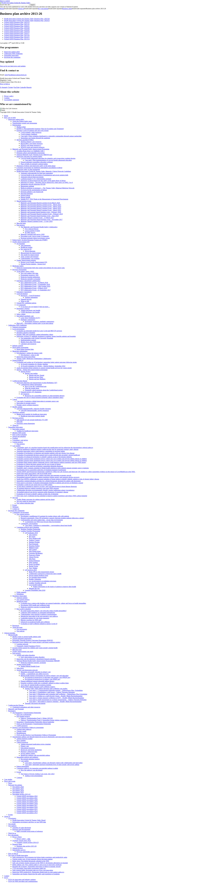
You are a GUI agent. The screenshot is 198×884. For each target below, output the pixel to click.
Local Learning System (32, 231)
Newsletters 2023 (18, 792)
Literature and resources (28, 344)
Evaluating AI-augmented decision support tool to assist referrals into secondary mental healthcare (48, 455)
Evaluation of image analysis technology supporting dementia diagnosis (39, 466)
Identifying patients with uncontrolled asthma (35, 755)
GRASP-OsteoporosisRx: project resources (35, 410)
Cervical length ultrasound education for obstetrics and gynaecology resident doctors (48, 158)
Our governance (21, 629)
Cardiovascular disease (19, 381)
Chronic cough (21, 731)
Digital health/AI (17, 360)
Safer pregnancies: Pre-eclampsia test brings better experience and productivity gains (39, 857)
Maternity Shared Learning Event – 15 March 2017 (37, 218)
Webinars (15, 507)
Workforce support (18, 412)
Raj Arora (32, 536)
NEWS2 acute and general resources (32, 147)
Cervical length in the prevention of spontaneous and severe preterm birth (44, 175)
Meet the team (21, 223)
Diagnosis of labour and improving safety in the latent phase (35, 166)
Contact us (15, 509)
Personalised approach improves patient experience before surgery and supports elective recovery (48, 477)
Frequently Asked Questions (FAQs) (28, 646)
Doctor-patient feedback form (38, 575)
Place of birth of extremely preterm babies (34, 164)
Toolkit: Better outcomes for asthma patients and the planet (35, 499)
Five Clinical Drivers (31, 229)
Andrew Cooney (34, 540)
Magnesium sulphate (27, 186)
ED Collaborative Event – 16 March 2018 (34, 282)
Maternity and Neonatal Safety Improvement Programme (30, 149)
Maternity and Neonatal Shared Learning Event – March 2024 (41, 206)
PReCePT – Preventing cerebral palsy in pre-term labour (34, 323)
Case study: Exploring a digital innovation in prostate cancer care (37, 401)
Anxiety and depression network (27, 670)
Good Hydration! (22, 294)
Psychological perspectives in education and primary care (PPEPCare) (47, 677)
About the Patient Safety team (22, 121)
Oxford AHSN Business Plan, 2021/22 (16, 24)
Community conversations (29, 523)
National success (26, 299)
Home (2, 8)
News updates (21, 740)
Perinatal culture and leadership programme (30, 153)
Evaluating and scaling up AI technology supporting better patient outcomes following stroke (46, 362)
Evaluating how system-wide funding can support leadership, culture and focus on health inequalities (53, 603)
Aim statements (26, 245)
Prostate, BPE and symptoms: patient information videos (34, 334)
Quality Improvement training (26, 260)
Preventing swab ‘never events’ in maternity (35, 236)
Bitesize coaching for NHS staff (31, 620)
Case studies (16, 446)
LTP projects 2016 (31, 570)
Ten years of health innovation (18, 855)
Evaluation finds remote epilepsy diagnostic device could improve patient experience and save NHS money (51, 462)
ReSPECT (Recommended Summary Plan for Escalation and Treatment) (40, 129)
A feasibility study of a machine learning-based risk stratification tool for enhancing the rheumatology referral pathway (54, 447)
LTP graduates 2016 (31, 533)
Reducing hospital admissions (30, 277)
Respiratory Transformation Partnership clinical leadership (35, 722)
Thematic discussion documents (35, 703)
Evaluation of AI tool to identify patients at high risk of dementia (37, 494)
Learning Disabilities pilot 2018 (35, 590)
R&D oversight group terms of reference (29, 831)
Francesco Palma (34, 555)
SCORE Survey (30, 232)
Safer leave (20, 668)
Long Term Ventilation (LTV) (30, 318)
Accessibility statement (11, 100)
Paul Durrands (33, 544)
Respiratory (12, 711)
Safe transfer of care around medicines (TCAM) (32, 420)
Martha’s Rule (21, 127)
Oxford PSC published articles (26, 303)
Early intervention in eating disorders (33, 657)
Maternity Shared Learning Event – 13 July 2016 (36, 221)
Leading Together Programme (30, 531)
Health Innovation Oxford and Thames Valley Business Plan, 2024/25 (27, 20)
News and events (9, 781)
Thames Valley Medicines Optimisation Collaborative (33, 358)
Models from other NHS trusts (30, 342)
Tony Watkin (33, 568)
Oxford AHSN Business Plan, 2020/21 (16, 26)
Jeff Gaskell (33, 549)
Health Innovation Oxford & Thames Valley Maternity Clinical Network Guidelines (43, 171)
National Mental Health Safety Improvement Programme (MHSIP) (38, 661)
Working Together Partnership (30, 529)
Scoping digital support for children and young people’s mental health (35, 648)
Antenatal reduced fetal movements (32, 177)
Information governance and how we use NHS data (29, 822)
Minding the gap (34, 588)
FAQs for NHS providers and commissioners (23, 881)
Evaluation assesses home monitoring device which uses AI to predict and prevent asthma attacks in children (51, 459)
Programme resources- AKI (29, 275)
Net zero (15, 497)
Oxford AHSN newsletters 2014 (27, 811)
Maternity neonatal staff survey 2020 (32, 234)
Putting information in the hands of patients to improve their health (54, 586)
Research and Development (21, 829)
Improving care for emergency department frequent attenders (36, 659)
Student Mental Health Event (30, 666)
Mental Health (13, 635)
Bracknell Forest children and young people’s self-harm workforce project (36, 642)
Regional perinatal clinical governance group (35, 238)
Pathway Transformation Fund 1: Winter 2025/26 (37, 718)
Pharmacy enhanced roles (29, 751)
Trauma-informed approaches (21, 638)
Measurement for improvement (31, 253)
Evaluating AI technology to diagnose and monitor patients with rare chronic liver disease (45, 453)
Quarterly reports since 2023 (21, 840)
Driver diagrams (30, 251)
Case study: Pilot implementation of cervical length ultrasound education (48, 160)
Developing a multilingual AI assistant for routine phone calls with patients (45, 516)
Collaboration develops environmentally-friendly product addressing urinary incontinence (45, 490)
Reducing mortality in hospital (30, 279)
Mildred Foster (33, 548)
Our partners (12, 826)
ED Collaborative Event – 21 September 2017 (36, 290)
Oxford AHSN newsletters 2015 (27, 809)
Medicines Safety (18, 266)
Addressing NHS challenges (13, 53)
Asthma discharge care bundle (30, 310)
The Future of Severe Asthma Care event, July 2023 (37, 774)
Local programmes (18, 329)
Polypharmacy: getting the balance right (29, 353)
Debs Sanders (33, 562)
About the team (17, 627)
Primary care (25, 746)
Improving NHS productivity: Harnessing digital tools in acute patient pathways (38, 872)
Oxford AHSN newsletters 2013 (27, 813)
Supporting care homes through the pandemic (35, 138)
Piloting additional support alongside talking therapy (37, 681)
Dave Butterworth (35, 538)
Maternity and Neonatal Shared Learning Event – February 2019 (42, 214)
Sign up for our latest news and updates (13, 66)
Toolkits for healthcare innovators (27, 431)
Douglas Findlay (34, 546)
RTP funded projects (23, 716)
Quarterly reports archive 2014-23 (27, 842)
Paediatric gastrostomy (28, 320)
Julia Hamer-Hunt (35, 551)
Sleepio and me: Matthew (37, 379)
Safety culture (20, 314)
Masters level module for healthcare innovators (31, 414)
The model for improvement (30, 255)
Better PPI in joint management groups (41, 572)
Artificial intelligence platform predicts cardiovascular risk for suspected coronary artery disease (47, 449)
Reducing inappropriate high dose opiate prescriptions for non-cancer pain (40, 268)
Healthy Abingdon (35, 579)
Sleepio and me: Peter (36, 377)
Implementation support (28, 340)
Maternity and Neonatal (16, 709)
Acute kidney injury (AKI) (25, 271)
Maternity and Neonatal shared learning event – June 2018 (40, 216)
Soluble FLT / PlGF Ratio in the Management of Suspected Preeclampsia (44, 199)
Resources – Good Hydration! (30, 295)
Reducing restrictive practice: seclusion (33, 662)
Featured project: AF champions (31, 392)
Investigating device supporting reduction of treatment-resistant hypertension (41, 470)
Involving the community (12, 57)
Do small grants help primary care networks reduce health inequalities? (44, 611)
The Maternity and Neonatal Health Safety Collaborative (39, 227)
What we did (25, 301)
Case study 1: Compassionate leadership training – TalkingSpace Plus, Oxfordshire (56, 690)
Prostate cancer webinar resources (27, 405)
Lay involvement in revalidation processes (42, 581)
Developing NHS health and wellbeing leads (35, 605)
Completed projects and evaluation (27, 527)
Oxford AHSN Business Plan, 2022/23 (16, 22)
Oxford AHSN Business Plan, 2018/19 (16, 32)
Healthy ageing (17, 407)
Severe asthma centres (28, 753)
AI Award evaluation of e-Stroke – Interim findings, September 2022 (43, 366)
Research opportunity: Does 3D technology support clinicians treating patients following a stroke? (52, 518)
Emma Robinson (34, 561)
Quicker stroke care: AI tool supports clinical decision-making (32, 859)
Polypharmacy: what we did (30, 355)
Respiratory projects (22, 308)
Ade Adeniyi (33, 535)
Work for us (12, 833)
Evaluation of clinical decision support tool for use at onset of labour (38, 464)
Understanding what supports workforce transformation (39, 614)
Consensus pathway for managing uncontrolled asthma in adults (37, 768)
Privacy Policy (17, 837)
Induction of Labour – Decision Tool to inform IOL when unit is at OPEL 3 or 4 (47, 182)
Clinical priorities (9, 633)
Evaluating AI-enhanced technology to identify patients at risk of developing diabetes (44, 457)
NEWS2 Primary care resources (31, 142)
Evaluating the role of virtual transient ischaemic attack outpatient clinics (39, 397)
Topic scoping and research (29, 256)
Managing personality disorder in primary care (36, 672)
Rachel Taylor (33, 566)
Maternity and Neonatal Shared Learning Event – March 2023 (41, 208)
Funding (15, 438)
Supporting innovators (11, 55)
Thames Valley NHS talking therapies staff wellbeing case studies (46, 688)
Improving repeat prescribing (25, 357)
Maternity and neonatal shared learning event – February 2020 (41, 212)
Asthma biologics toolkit (24, 738)
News (10, 783)
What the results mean (32, 388)
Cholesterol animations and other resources (26, 707)
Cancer (14, 399)
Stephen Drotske (34, 542)
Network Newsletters (15, 785)
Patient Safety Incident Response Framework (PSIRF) (30, 240)
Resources (15, 625)
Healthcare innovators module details (33, 416)
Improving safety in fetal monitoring (28, 169)
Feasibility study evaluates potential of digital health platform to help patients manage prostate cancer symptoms (52, 468)
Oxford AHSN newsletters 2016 (27, 807)
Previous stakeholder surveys (25, 852)
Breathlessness (21, 733)
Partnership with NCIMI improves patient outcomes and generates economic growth (43, 475)
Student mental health (23, 664)
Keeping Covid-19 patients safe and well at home (32, 130)
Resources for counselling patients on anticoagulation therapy (45, 396)
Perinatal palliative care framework (32, 192)
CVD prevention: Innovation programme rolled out (29, 868)
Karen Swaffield (34, 564)
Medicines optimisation (19, 351)
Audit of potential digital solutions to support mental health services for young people (44, 368)
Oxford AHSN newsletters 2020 (27, 800)
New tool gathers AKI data (29, 273)
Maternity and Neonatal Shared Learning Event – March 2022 (41, 210)
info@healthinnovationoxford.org (16, 75)
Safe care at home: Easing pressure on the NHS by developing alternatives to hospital (40, 863)
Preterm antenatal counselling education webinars (37, 162)
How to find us (5, 84)
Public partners (21, 592)
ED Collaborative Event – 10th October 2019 (35, 286)
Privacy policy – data (23, 839)
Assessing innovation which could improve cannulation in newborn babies (40, 451)
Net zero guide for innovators (26, 501)
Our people (12, 824)
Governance (12, 818)
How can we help (10, 117)
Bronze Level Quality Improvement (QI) (34, 262)
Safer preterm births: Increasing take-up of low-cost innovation (32, 870)
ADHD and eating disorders (25, 655)
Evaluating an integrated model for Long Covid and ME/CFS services (39, 331)
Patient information (22, 766)
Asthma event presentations (34, 776)
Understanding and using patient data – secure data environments (42, 520)
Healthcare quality (26, 247)
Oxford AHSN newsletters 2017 (27, 805)
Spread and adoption (19, 436)
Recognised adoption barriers (30, 759)
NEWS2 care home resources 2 (31, 145)
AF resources (25, 394)
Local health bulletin (35, 585)
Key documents (43, 8)
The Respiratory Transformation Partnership (26, 713)
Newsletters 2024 (18, 790)
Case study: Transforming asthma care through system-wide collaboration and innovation (53, 763)
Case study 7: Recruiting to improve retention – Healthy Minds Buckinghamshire (55, 701)
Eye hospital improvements (38, 577)
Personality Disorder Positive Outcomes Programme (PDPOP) (32, 640)
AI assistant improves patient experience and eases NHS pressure (37, 488)
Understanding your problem (30, 258)
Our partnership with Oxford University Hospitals (37, 338)
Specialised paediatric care (25, 316)
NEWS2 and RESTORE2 (25, 140)
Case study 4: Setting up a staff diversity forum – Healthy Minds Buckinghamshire (55, 696)
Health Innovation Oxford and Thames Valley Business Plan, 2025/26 (27, 19)
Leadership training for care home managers (35, 618)
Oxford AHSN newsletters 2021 (27, 798)
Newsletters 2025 (18, 789)
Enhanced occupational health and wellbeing (35, 622)
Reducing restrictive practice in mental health (35, 607)
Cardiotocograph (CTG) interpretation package (36, 179)
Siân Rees (32, 559)
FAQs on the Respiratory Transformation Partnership (33, 724)
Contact (6, 876)
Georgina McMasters (36, 553)
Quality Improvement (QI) (20, 242)
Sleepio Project (25, 371)
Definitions (20, 594)
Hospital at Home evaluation (25, 332)
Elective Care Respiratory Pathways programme (28, 727)
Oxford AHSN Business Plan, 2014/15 (16, 37)
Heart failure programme (20, 347)
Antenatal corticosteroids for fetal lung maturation (37, 173)
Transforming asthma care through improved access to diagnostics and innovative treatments (42, 737)
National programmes (19, 327)
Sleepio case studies (31, 373)
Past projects (20, 225)
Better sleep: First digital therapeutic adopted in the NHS (30, 861)
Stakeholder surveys (18, 850)
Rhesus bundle (25, 197)
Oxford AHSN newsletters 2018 (27, 803)
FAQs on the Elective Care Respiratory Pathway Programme (36, 735)
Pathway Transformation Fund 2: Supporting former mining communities (44, 720)
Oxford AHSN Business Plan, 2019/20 (16, 28)
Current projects (17, 442)
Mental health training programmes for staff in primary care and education (44, 675)
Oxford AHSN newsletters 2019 (27, 802)
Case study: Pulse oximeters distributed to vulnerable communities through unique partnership (51, 136)
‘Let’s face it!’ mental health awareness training (36, 685)
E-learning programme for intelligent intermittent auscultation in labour (39, 167)
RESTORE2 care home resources (32, 143)
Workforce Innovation (19, 596)
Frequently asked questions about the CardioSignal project (44, 390)
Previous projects (18, 418)
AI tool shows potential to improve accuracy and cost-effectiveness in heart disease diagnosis (46, 486)
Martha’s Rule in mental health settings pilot (26, 637)
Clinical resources (22, 742)
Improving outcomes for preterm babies (29, 156)
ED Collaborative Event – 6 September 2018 (35, 284)
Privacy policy (9, 96)
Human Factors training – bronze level (33, 264)
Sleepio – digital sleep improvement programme (32, 370)
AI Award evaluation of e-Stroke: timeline (34, 364)
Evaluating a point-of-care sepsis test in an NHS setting (34, 485)
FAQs (6, 878)
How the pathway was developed (31, 770)
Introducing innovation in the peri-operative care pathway (39, 616)
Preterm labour (25, 195)
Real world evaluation (19, 434)
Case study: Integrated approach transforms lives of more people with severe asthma (52, 764)
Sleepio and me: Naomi (36, 375)
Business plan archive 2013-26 (26, 846)
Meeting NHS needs (19, 433)
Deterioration (16, 125)
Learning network (22, 644)
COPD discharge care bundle (30, 312)
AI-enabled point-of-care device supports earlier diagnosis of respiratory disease (42, 492)
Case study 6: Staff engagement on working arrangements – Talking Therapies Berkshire (58, 700)
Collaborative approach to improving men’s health (45, 574)
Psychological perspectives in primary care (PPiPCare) (42, 679)
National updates (21, 598)
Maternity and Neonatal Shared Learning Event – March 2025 (41, 205)
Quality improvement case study (22, 651)
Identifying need (21, 601)
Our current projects (22, 514)
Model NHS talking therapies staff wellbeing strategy (38, 687)
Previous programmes (19, 269)
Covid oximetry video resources (31, 132)
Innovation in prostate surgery (26, 403)
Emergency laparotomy (24, 292)
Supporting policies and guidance (27, 757)
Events (14, 505)
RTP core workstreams (23, 714)
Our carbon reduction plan (25, 503)
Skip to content (5, 1)
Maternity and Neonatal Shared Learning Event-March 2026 (40, 203)
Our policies (20, 631)
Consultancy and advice (20, 440)
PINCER (19, 421)
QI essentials (20, 244)
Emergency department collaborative (28, 281)
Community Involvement (20, 512)
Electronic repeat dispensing (25, 423)
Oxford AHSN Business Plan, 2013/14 (16, 39)
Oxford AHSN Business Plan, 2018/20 (16, 30)
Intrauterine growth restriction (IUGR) (33, 184)
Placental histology (27, 193)
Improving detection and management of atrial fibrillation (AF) (36, 383)
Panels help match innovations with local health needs (33, 473)
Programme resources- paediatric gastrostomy (39, 321)
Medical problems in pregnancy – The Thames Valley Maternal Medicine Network (47, 188)
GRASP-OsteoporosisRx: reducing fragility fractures (33, 409)
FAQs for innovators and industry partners (22, 879)
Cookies (6, 98)
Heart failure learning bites (25, 349)
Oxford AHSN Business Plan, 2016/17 (16, 33)
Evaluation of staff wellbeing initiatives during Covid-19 (39, 624)
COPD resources (22, 726)
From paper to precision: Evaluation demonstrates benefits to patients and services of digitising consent (49, 483)
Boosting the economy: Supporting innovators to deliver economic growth (36, 866)
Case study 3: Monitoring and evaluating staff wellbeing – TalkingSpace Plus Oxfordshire (58, 694)
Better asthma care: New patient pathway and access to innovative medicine (37, 865)
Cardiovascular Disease (16, 705)
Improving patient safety (12, 52)
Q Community (21, 305)
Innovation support (18, 429)
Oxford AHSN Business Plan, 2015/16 (16, 35)
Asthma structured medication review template (36, 744)
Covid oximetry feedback (29, 134)
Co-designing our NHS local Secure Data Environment (43, 522)
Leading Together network (37, 583)
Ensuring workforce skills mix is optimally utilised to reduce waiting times (45, 683)
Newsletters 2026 (18, 787)
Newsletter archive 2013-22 (21, 794)
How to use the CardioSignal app (35, 386)
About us (21, 8)
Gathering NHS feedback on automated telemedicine (38, 612)
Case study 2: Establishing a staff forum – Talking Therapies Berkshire (52, 692)
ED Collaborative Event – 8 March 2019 (34, 288)
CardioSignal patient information (31, 384)
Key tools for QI (26, 249)
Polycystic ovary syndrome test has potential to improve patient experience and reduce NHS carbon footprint (51, 496)
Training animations (31, 297)
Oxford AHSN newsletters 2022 (27, 796)
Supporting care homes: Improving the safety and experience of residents (36, 874)
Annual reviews (17, 848)
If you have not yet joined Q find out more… (35, 307)
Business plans (67, 8)
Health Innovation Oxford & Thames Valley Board (28, 820)
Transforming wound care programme (24, 123)
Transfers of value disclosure (21, 827)
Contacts (19, 777)
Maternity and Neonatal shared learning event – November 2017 (41, 219)
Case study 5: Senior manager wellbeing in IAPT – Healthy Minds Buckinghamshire (56, 698)
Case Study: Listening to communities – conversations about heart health (48, 525)
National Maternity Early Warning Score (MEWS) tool (34, 155)
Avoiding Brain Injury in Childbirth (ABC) (30, 151)
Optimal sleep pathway (23, 729)
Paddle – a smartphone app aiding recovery (35, 674)
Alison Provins (34, 557)
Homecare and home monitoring (31, 750)
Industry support (17, 345)
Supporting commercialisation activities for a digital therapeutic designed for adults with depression (48, 481)
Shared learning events (23, 201)
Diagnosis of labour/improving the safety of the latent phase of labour (43, 180)
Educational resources (28, 748)
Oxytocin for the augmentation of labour (34, 190)
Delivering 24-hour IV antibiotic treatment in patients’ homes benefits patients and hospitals (46, 336)
